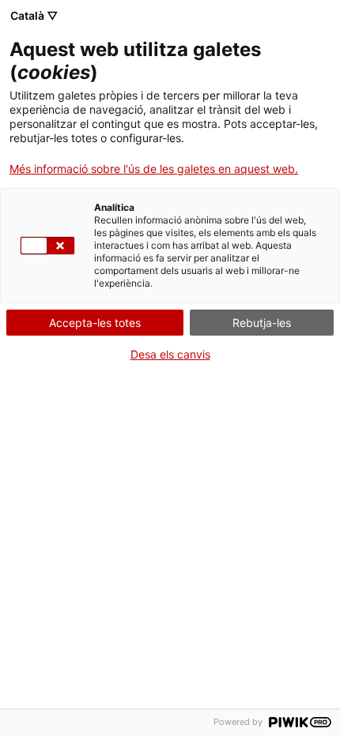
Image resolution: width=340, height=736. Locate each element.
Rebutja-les (261, 322)
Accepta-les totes (95, 322)
